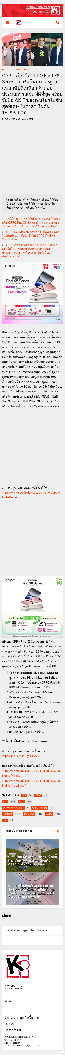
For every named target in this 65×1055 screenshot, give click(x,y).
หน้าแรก (8, 1001)
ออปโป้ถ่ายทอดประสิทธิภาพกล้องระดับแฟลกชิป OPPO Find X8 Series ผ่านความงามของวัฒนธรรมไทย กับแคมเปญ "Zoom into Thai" (31, 222)
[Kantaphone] (18, 23)
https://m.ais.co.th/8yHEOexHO (21, 756)
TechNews (15, 70)
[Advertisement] (32, 158)
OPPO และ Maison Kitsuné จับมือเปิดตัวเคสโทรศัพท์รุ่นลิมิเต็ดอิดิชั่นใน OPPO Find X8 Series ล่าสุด (31, 235)
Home (4, 70)
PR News (28, 70)
